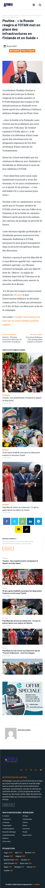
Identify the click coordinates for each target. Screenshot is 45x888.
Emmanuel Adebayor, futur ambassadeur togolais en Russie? (34, 339)
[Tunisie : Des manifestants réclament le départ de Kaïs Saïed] (22, 577)
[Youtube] (41, 770)
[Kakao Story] (18, 529)
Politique (5, 558)
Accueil (4, 15)
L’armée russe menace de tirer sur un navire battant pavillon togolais (21, 320)
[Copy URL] (26, 529)
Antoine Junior (24, 730)
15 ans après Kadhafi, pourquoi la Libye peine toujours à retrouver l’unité (22, 592)
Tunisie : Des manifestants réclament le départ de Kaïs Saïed (20, 562)
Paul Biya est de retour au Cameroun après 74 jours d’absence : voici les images (21, 651)
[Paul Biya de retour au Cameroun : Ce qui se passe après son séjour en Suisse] (22, 637)
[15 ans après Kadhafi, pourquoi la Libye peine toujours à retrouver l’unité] (22, 607)
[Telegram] (38, 521)
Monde (11, 15)
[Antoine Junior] (11, 733)
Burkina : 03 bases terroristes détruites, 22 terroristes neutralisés (11, 339)
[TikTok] (26, 770)
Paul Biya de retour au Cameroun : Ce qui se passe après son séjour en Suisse (21, 622)
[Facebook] (6, 521)
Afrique (4, 588)
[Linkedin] (30, 521)
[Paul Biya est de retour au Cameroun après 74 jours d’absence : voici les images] (22, 667)
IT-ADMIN (35, 884)
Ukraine (17, 294)
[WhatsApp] (22, 521)
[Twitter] (14, 521)
